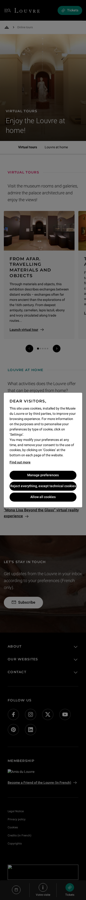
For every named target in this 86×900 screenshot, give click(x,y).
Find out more (20, 462)
